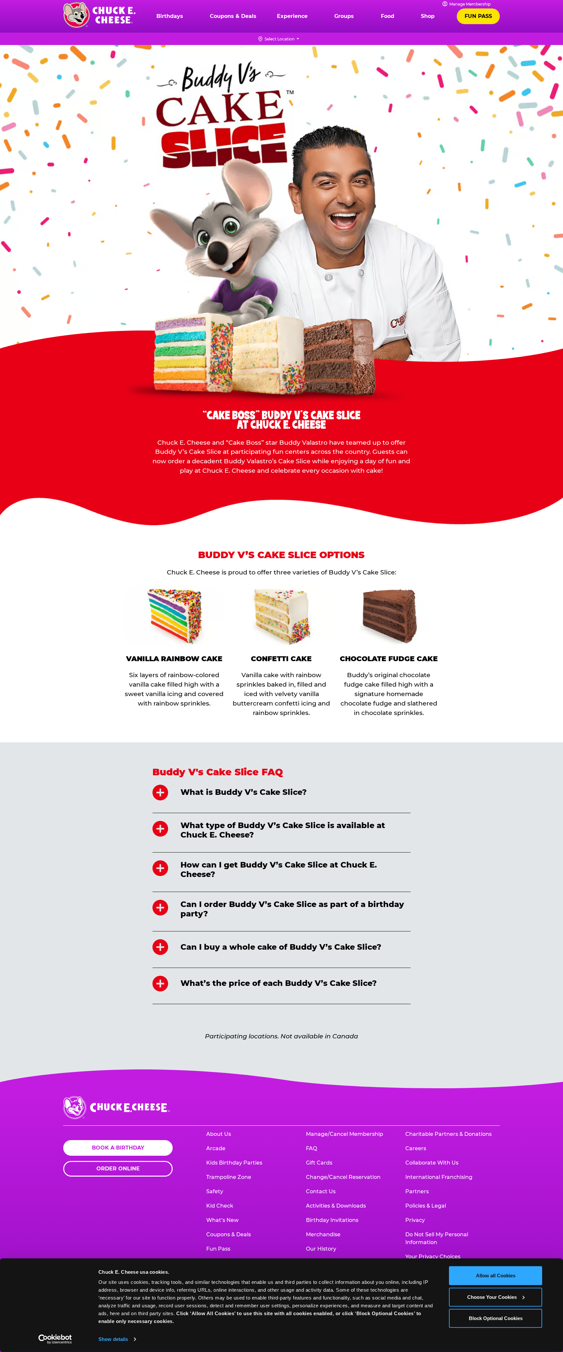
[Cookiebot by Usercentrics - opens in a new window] (55, 1339)
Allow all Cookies (495, 1275)
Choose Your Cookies (492, 1297)
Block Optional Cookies (496, 1318)
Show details (113, 1339)
